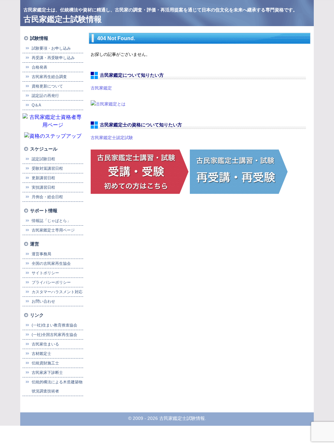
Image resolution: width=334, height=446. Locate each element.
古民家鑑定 (101, 88)
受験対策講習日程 (47, 168)
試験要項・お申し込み (51, 48)
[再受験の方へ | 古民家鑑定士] (239, 171)
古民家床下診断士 (47, 372)
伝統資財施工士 (45, 363)
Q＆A (36, 105)
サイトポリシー (45, 273)
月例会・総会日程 (47, 197)
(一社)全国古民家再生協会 (54, 334)
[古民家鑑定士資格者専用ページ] (53, 120)
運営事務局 (41, 254)
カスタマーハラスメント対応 (57, 292)
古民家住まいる (45, 344)
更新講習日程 (43, 178)
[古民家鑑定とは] (108, 103)
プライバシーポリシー (51, 282)
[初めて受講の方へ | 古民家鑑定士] (140, 171)
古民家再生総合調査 (49, 76)
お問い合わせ (43, 301)
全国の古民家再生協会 (51, 263)
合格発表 (39, 67)
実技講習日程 (43, 187)
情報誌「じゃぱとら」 (51, 220)
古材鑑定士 (41, 353)
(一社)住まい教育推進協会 (54, 325)
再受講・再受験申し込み (53, 58)
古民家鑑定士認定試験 (112, 137)
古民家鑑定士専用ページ (53, 230)
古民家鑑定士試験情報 (62, 19)
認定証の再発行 (45, 95)
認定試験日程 (43, 159)
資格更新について (47, 86)
